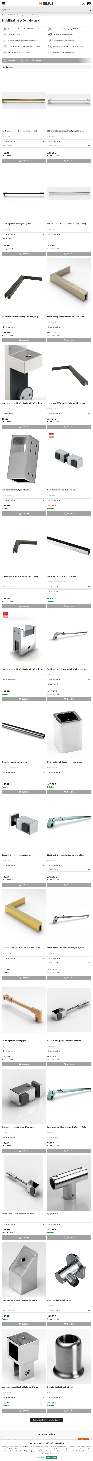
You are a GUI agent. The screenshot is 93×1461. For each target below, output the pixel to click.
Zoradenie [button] (9, 67)
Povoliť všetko (51, 1457)
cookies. (50, 1453)
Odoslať (83, 1440)
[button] (4, 15)
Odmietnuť (40, 1457)
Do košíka (25, 161)
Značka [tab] (38, 60)
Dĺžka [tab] (26, 60)
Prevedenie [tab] (11, 60)
